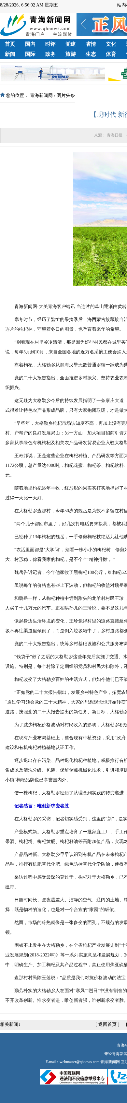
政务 (50, 54)
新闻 (10, 54)
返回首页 (107, 1024)
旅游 (70, 54)
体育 (111, 54)
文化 (111, 44)
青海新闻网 (41, 95)
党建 (70, 44)
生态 (91, 54)
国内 (30, 44)
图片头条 (66, 95)
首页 (10, 44)
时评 (50, 44)
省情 (91, 44)
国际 (30, 54)
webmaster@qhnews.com (79, 1062)
